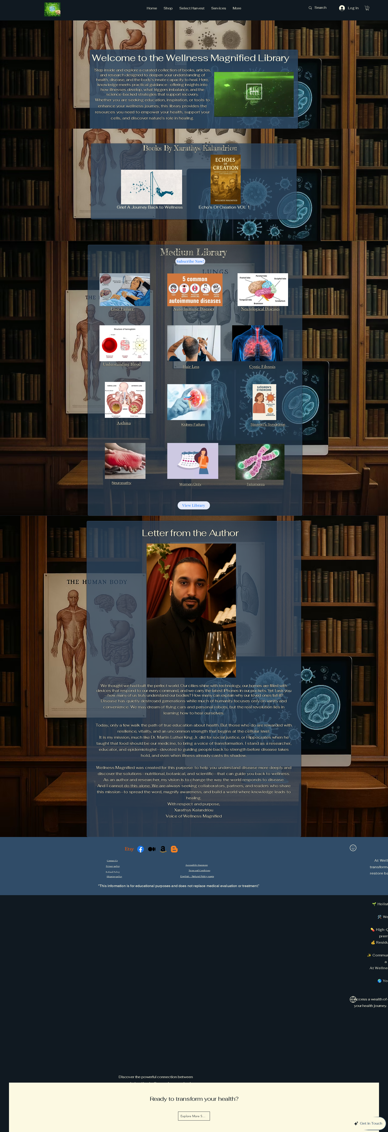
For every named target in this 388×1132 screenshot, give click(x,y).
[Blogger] (174, 850)
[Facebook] (140, 848)
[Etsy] (129, 848)
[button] (367, 8)
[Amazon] (163, 849)
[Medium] (151, 849)
